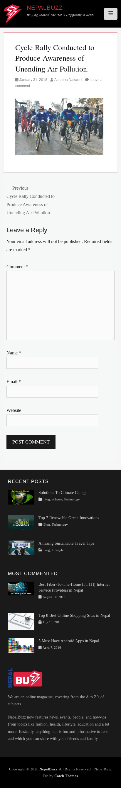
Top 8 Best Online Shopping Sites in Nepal (74, 615)
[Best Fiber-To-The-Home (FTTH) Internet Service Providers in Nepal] (21, 588)
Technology (72, 499)
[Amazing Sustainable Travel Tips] (21, 547)
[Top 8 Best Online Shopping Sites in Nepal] (21, 621)
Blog (46, 499)
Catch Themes (66, 776)
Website (13, 410)
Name (13, 352)
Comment (17, 266)
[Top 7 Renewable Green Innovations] (21, 522)
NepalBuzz (45, 7)
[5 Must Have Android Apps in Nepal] (21, 645)
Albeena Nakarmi (68, 80)
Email (13, 381)
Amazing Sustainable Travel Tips (66, 543)
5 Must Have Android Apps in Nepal (68, 641)
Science (57, 499)
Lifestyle (57, 550)
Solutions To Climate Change (62, 492)
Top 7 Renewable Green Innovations (68, 518)
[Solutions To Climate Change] (21, 497)
